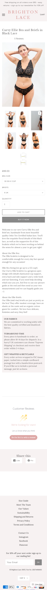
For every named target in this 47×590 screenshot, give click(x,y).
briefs (5, 187)
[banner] (23, 14)
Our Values (23, 508)
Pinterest (23, 545)
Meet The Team (23, 505)
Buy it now (23, 220)
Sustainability (23, 513)
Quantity (6, 199)
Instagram (23, 537)
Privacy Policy (23, 520)
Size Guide (23, 500)
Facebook (23, 541)
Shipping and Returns (23, 516)
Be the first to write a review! (23, 437)
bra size (6, 176)
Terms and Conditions (23, 524)
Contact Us (23, 533)
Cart (42, 15)
